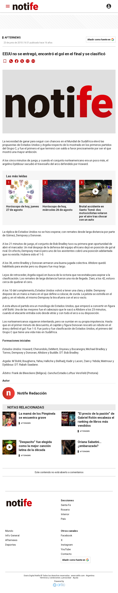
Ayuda (75, 578)
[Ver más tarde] (4, 61)
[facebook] (16, 61)
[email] (28, 61)
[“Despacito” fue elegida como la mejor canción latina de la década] (9, 447)
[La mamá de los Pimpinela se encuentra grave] (9, 419)
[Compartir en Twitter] (22, 61)
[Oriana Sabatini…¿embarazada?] (68, 447)
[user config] (109, 6)
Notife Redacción (32, 393)
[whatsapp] (11, 61)
